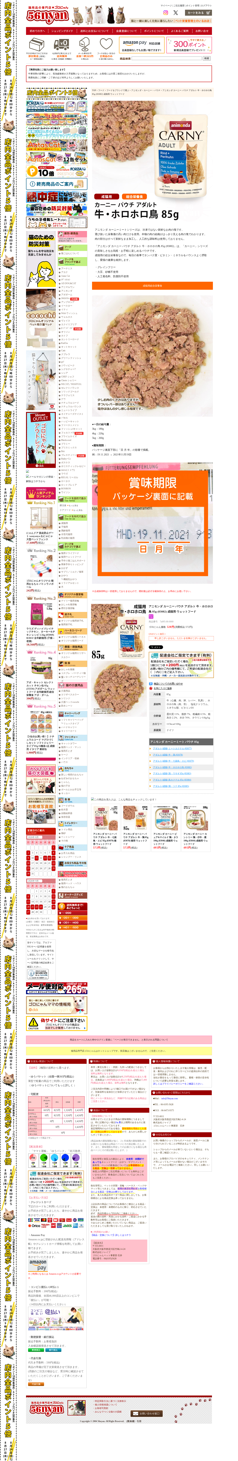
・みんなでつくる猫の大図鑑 (107, 1411)
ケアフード (65, 510)
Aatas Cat (65, 276)
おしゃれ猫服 (68, 669)
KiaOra (64, 343)
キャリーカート (69, 731)
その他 (64, 840)
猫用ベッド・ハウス (71, 883)
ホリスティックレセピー (73, 466)
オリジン (65, 332)
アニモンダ (66, 291)
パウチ (157, 90)
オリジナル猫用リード (72, 640)
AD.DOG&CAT (68, 283)
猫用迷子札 (66, 624)
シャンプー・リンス (71, 857)
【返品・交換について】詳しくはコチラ (111, 1235)
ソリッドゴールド (70, 391)
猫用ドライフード (70, 553)
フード (101, 90)
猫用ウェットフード (71, 557)
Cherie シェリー (68, 380)
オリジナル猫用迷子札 (72, 620)
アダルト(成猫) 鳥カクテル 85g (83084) (172, 780)
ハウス (64, 762)
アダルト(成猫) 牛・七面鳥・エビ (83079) (173, 761)
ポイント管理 (192, 5)
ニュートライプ (69, 410)
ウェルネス (66, 317)
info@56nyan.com (169, 1098)
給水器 (64, 809)
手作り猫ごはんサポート (73, 560)
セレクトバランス (70, 388)
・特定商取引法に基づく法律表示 (109, 1401)
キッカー (65, 793)
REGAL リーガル (69, 477)
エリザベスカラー (70, 694)
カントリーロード (70, 339)
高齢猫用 (65, 530)
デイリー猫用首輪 (70, 600)
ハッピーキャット (70, 421)
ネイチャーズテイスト (72, 414)
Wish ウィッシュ (69, 313)
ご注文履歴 (178, 5)
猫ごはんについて (70, 253)
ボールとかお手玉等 (71, 789)
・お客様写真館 (100, 1408)
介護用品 (65, 691)
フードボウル (68, 805)
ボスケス (65, 462)
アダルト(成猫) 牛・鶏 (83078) (168, 755)
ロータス (65, 481)
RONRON (66, 488)
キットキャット (69, 347)
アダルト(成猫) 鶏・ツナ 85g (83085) (171, 786)
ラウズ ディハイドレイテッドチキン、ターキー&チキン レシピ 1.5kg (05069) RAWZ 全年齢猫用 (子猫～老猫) (40, 635)
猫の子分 (65, 786)
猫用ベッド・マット (71, 747)
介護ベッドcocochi (70, 702)
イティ (64, 309)
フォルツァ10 (68, 432)
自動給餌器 (66, 813)
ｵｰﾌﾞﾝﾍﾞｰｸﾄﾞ (67, 328)
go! (62, 361)
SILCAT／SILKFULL (71, 384)
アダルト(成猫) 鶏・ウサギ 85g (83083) (172, 773)
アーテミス (66, 268)
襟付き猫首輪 (68, 608)
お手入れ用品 (68, 853)
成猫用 (64, 523)
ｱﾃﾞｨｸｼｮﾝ (65, 279)
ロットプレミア (69, 485)
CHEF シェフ (67, 376)
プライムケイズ (69, 436)
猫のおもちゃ (68, 887)
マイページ (166, 5)
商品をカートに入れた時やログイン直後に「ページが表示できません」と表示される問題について (119, 1039)
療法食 (63, 505)
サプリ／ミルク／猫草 (72, 572)
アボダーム (66, 294)
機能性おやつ (70, 579)
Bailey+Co (66, 458)
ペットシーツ (68, 837)
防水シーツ (66, 705)
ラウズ (64, 473)
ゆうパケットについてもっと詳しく (52, 1085)
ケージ (64, 754)
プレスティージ (69, 455)
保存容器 (65, 817)
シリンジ (65, 698)
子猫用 (64, 527)
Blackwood (66, 440)
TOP (94, 90)
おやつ (64, 575)
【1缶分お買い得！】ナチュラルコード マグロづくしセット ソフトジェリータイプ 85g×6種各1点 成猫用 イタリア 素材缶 (40, 743)
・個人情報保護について (105, 1404)
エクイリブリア (69, 324)
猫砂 (63, 833)
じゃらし (65, 782)
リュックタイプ (71, 723)
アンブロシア (68, 302)
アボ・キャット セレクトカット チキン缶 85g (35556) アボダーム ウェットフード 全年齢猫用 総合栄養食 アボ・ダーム (40, 688)
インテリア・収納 (70, 758)
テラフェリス (68, 395)
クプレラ (65, 354)
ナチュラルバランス (71, 406)
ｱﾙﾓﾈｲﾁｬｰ (65, 298)
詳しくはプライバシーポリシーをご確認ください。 (179, 1083)
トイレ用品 (66, 829)
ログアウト (206, 5)
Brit (63, 451)
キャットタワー (69, 743)
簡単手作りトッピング (72, 564)
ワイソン (65, 492)
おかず (64, 568)
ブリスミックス (69, 447)
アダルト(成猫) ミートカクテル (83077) (172, 748)
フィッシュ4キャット (71, 429)
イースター (66, 305)
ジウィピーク (68, 365)
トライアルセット (70, 583)
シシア (64, 373)
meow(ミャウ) (68, 470)
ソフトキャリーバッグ (72, 719)
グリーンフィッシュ (71, 358)
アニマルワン (68, 287)
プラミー (65, 444)
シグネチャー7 (68, 369)
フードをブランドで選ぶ (118, 90)
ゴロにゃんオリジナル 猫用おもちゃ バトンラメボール (40, 583)
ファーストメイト (70, 425)
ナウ (63, 399)
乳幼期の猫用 (68, 538)
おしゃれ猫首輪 (69, 604)
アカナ (64, 272)
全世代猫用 (66, 534)
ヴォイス (65, 320)
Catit (63, 350)
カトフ (64, 335)
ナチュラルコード (70, 402)
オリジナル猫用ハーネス (73, 637)
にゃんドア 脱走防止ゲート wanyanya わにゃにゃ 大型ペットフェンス (40, 536)
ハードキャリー (69, 727)
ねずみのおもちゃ (70, 778)
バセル (64, 417)
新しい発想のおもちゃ (72, 774)
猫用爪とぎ (66, 751)
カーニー (148, 90)
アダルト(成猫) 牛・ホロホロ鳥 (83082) (172, 767)
